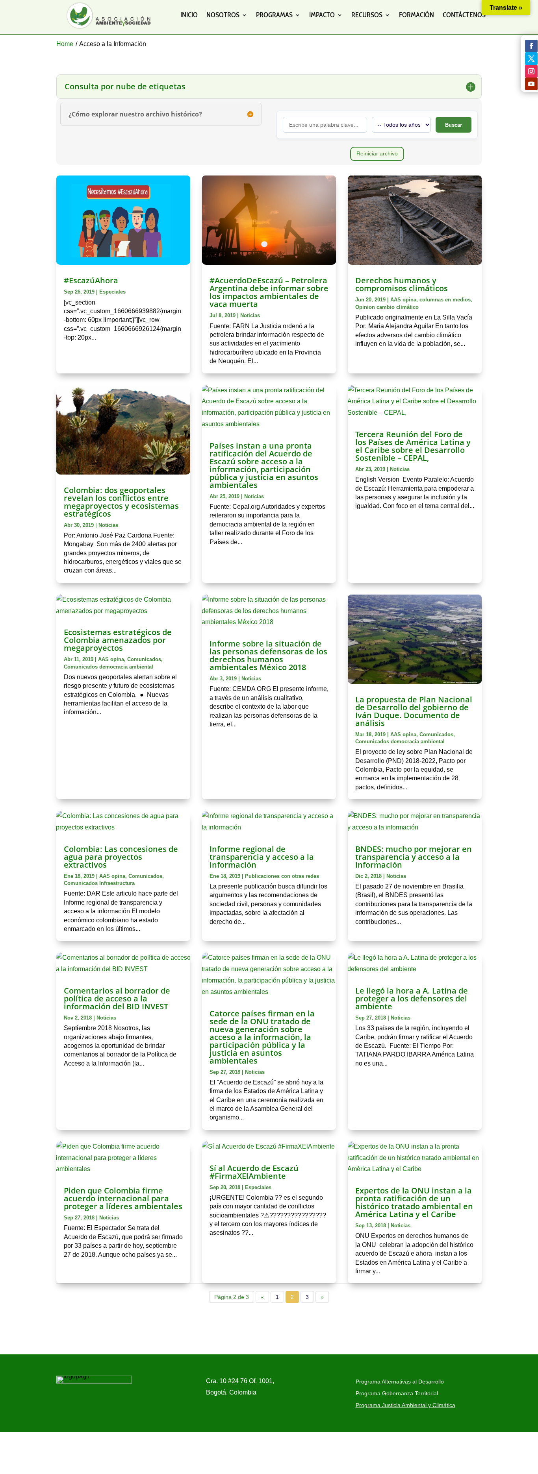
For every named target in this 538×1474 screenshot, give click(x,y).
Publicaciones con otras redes (282, 876)
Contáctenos (464, 15)
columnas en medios (445, 300)
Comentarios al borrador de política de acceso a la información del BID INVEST (117, 998)
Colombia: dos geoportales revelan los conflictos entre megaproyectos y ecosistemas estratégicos (121, 502)
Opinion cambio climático (387, 307)
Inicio (189, 15)
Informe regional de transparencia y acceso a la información (262, 857)
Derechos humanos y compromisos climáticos (401, 284)
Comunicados (144, 659)
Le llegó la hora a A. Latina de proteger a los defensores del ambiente (411, 998)
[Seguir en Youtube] (531, 84)
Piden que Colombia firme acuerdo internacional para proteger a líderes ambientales (123, 1198)
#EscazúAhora (91, 280)
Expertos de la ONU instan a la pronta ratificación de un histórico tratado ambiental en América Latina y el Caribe (414, 1202)
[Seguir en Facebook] (531, 46)
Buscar (453, 125)
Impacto (322, 15)
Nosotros (222, 15)
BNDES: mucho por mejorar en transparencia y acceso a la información (413, 857)
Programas (274, 15)
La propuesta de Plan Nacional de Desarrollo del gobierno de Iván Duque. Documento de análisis (413, 711)
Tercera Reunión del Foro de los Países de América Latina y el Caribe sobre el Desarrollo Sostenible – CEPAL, (413, 446)
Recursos (366, 15)
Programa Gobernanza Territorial (397, 1393)
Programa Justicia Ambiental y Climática (405, 1405)
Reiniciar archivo (377, 153)
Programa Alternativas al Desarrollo (400, 1382)
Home (64, 44)
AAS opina (403, 300)
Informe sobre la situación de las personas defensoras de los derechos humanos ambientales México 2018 (268, 655)
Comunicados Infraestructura (99, 883)
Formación (416, 15)
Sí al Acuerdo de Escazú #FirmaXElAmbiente (254, 1172)
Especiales (112, 292)
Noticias (250, 315)
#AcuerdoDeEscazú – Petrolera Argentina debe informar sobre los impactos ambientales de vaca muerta (269, 292)
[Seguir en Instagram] (531, 71)
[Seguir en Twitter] (531, 58)
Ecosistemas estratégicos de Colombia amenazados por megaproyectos (118, 640)
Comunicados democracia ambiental (108, 667)
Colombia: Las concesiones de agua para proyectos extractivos (121, 857)
